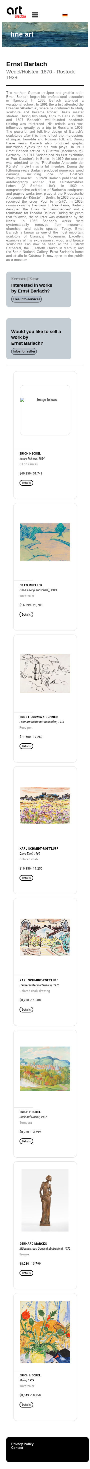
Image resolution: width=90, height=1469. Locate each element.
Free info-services (26, 299)
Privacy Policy (22, 1444)
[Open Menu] (35, 15)
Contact (17, 1448)
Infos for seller (24, 351)
